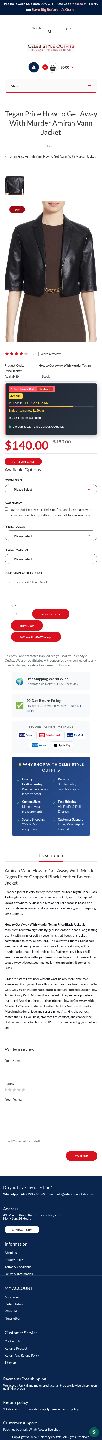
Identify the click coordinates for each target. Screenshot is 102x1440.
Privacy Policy (14, 1260)
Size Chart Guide (23, 461)
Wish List (11, 1311)
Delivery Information (19, 1274)
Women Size (14, 479)
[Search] (49, 31)
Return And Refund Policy (22, 1355)
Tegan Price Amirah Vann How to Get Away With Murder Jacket (52, 156)
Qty (14, 605)
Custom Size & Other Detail (23, 572)
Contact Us (12, 1341)
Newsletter (12, 1318)
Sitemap (10, 1362)
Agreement (14, 503)
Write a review (51, 354)
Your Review (13, 1099)
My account (13, 1297)
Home (51, 146)
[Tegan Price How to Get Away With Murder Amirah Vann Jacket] (51, 271)
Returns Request (16, 1348)
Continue (81, 1156)
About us (11, 1253)
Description (51, 855)
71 (35, 354)
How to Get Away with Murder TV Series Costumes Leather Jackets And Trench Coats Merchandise (49, 1006)
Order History (14, 1304)
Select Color (15, 526)
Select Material (17, 549)
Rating (9, 1084)
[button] (60, 67)
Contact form (22, 1229)
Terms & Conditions (18, 1267)
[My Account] (33, 67)
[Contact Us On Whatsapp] (94, 1432)
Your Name (13, 1060)
